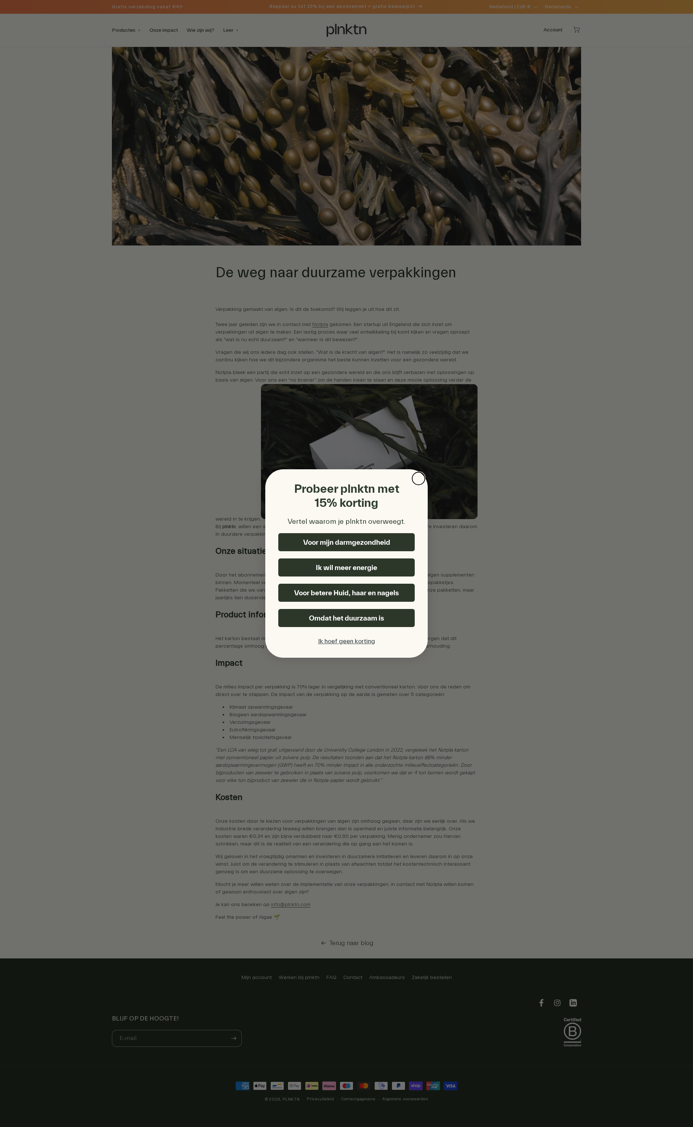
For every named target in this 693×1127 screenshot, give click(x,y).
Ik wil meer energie (346, 567)
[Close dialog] (418, 478)
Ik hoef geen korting (346, 641)
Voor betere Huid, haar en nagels (346, 593)
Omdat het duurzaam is (346, 618)
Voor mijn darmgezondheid (346, 542)
